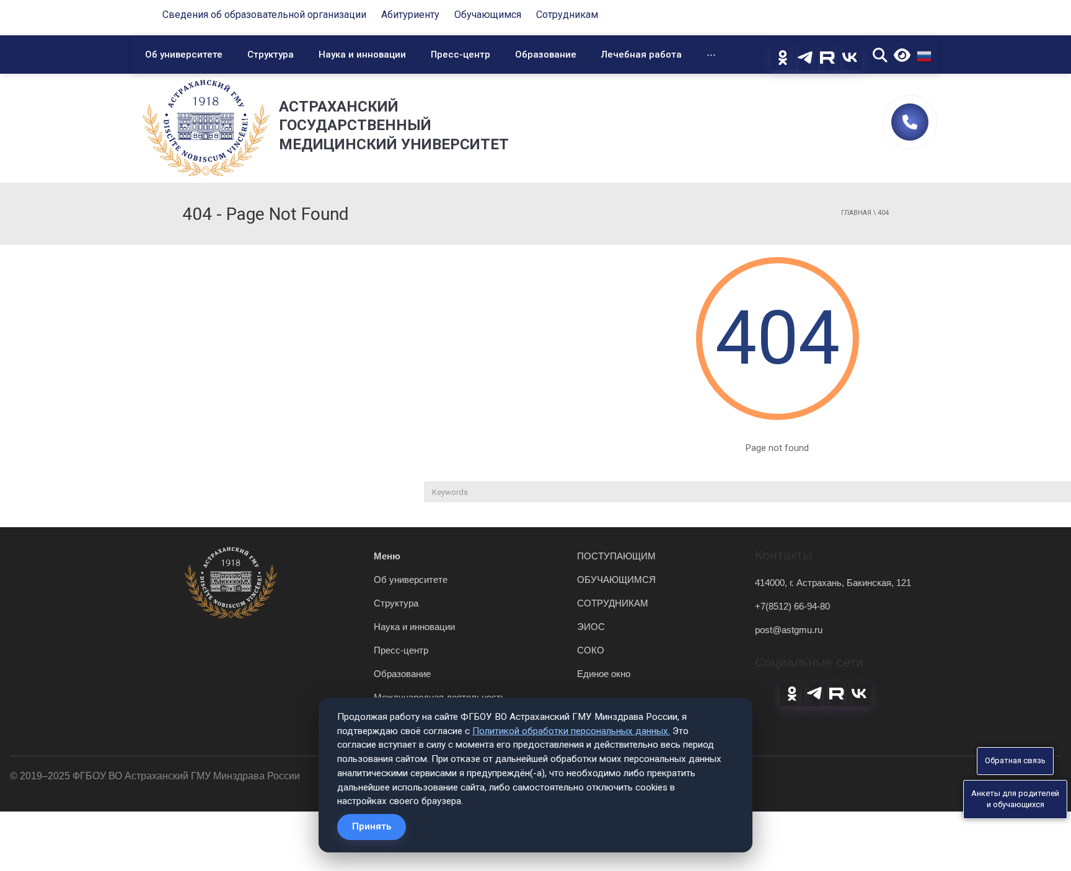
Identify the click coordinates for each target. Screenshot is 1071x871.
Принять (371, 826)
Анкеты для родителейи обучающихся (1015, 799)
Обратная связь (1015, 760)
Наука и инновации (362, 54)
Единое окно (603, 673)
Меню (387, 556)
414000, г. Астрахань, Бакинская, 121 (833, 582)
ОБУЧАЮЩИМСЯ (616, 579)
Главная (856, 213)
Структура (270, 54)
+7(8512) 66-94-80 (792, 606)
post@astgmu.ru (788, 629)
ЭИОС (591, 626)
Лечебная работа (641, 54)
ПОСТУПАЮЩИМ (616, 556)
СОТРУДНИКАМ (612, 603)
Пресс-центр (460, 54)
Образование (545, 54)
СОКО (590, 650)
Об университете (184, 54)
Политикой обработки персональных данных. (571, 731)
